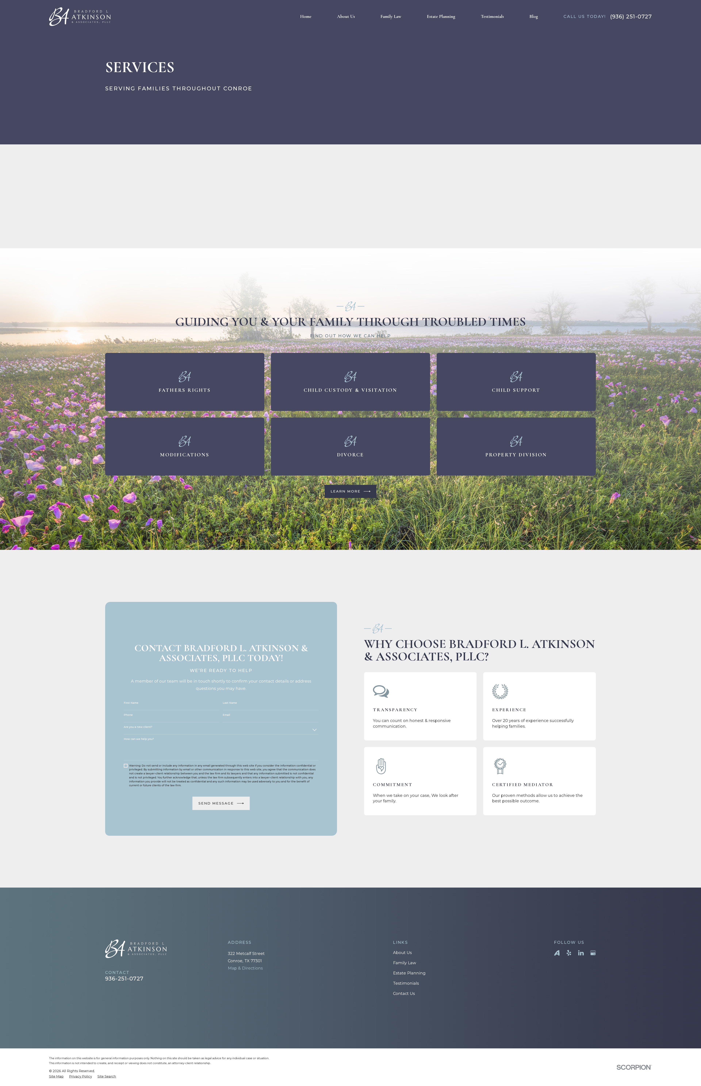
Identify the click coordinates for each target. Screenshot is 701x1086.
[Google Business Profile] (593, 953)
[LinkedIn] (581, 953)
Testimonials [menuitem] (492, 16)
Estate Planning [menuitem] (441, 16)
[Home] (79, 16)
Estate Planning (409, 973)
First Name (131, 702)
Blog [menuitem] (533, 16)
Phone (128, 715)
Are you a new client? (138, 727)
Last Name (230, 702)
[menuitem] (56, 1076)
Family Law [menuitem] (390, 16)
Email (226, 715)
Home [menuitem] (305, 16)
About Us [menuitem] (346, 16)
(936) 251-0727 (631, 16)
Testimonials (406, 983)
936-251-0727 (124, 978)
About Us (402, 952)
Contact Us (404, 993)
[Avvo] (557, 953)
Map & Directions (245, 968)
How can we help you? (139, 739)
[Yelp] (569, 953)
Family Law (404, 962)
